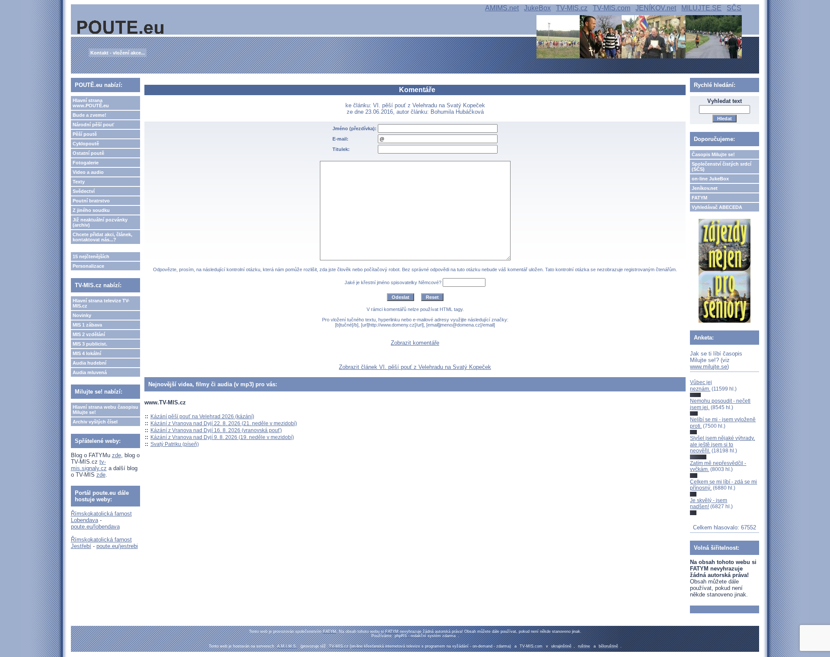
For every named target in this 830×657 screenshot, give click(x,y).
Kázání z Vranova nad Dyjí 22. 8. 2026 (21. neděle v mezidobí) (223, 423)
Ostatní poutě (88, 153)
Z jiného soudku (91, 210)
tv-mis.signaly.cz (89, 464)
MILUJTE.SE (701, 8)
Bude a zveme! (89, 115)
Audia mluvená (90, 372)
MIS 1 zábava (87, 324)
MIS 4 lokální (87, 353)
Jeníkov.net (705, 188)
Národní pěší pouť (93, 124)
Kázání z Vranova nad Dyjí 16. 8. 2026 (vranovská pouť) (216, 430)
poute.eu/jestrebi (117, 546)
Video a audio (88, 172)
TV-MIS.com (611, 8)
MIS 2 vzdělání (89, 334)
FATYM (699, 197)
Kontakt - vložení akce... (117, 52)
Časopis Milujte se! (713, 154)
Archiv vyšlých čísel (95, 421)
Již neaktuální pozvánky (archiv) (100, 222)
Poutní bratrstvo (91, 200)
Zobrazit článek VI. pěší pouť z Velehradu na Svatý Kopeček (415, 367)
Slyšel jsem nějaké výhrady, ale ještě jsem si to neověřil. (722, 444)
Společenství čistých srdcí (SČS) (721, 166)
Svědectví (84, 191)
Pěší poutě (85, 134)
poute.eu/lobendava (95, 526)
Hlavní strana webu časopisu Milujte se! (105, 409)
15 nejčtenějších (91, 256)
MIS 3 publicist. (90, 343)
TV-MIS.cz (571, 8)
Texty (79, 181)
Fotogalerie (86, 162)
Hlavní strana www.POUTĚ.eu (91, 103)
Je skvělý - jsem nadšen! (708, 503)
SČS (734, 8)
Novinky (82, 315)
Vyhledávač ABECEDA (717, 207)
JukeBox (537, 8)
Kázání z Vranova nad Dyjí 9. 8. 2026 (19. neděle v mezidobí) (222, 437)
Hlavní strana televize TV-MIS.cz (101, 303)
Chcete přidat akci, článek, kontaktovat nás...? (102, 237)
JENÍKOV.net (655, 8)
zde (116, 455)
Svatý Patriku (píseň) (174, 444)
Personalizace (88, 266)
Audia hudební (89, 362)
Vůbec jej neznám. (701, 385)
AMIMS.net (502, 8)
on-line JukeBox (710, 178)
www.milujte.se (708, 366)
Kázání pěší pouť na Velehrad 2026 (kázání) (202, 416)
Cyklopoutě (86, 143)
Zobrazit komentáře (415, 343)
